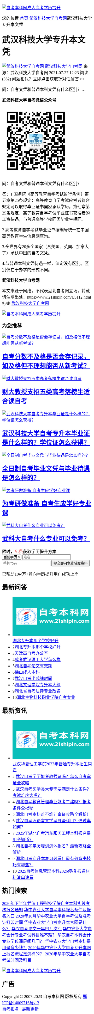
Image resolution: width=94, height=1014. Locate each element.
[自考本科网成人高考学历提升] (31, 8)
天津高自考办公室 (31, 653)
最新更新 (30, 1009)
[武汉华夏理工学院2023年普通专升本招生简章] (52, 740)
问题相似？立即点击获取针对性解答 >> (48, 79)
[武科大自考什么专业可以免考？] (47, 525)
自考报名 (10, 1009)
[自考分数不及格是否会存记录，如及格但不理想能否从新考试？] (47, 340)
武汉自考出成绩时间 (33, 678)
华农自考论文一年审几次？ (36, 928)
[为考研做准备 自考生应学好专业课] (47, 490)
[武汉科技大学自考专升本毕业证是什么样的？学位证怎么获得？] (47, 416)
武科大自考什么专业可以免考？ (46, 538)
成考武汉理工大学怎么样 (38, 659)
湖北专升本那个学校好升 (35, 640)
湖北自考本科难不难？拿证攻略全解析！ (53, 814)
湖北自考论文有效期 (33, 666)
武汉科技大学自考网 (48, 18)
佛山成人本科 (27, 672)
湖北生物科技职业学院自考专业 (46, 697)
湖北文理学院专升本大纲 (38, 685)
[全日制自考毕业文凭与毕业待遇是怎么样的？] (47, 455)
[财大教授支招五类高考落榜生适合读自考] (47, 378)
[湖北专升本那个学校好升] (52, 617)
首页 (24, 18)
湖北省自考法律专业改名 (38, 691)
